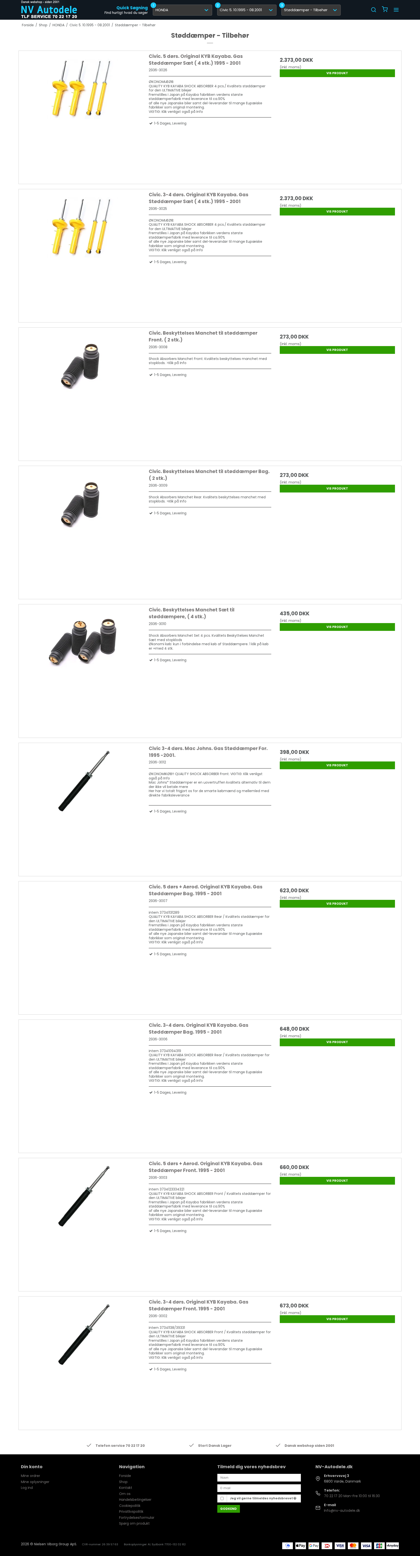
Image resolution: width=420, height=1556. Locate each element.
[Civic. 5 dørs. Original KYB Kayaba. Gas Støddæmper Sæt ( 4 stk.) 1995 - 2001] (82, 114)
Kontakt (125, 1487)
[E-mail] (259, 1487)
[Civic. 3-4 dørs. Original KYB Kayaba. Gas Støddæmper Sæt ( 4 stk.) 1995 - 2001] (82, 252)
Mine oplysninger (35, 1481)
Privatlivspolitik (131, 1511)
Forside (125, 1475)
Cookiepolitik (129, 1505)
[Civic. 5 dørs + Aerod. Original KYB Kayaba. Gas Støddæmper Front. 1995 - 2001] (82, 1221)
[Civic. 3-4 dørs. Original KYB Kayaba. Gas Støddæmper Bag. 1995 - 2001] (82, 1083)
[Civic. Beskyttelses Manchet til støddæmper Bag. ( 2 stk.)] (82, 529)
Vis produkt (337, 73)
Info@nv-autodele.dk (342, 1510)
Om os (125, 1493)
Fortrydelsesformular (136, 1517)
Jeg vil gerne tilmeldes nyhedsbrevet (262, 1498)
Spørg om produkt (134, 1523)
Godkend (228, 1509)
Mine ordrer (30, 1475)
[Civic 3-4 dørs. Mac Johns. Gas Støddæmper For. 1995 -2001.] (82, 806)
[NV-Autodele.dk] (49, 9)
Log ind (27, 1487)
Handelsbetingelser (135, 1499)
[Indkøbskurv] (385, 9)
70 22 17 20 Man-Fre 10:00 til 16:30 (352, 1495)
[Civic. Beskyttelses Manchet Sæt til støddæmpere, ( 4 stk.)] (82, 668)
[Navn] (259, 1477)
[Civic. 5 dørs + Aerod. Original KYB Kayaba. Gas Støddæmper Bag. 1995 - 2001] (82, 945)
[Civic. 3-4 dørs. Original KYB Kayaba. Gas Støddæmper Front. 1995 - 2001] (82, 1360)
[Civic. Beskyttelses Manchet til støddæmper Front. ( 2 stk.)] (82, 391)
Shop (123, 1481)
